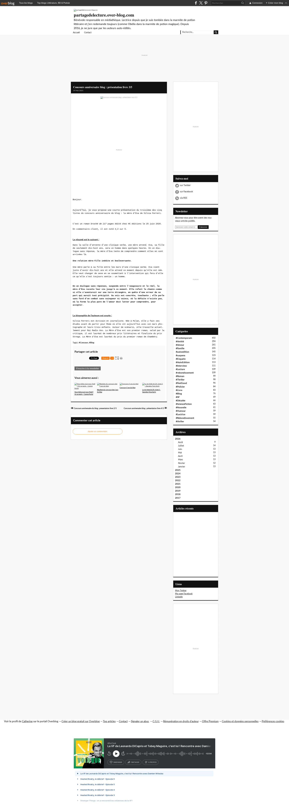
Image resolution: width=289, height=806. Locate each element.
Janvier (181, 467)
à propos (152, 762)
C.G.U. (156, 721)
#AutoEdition (183, 362)
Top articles (109, 721)
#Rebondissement (185, 418)
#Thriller (180, 380)
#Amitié (180, 341)
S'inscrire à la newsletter (87, 368)
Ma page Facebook (184, 594)
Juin (180, 449)
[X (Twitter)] (201, 3)
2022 (177, 480)
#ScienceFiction (184, 404)
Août (180, 442)
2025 (177, 470)
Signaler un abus (140, 721)
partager (135, 762)
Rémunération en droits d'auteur (181, 721)
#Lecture (180, 369)
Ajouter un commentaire (97, 431)
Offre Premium (210, 721)
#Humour (181, 411)
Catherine (27, 721)
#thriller (180, 421)
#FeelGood (181, 383)
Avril (180, 456)
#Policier (180, 387)
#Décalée (180, 401)
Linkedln (179, 597)
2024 (177, 473)
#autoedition (182, 352)
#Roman (180, 376)
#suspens (180, 355)
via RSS (183, 198)
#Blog (91, 343)
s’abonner (117, 762)
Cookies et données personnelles (240, 721)
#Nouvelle (181, 407)
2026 (177, 439)
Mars (180, 459)
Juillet (181, 446)
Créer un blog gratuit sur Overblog (81, 721)
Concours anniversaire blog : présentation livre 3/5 (102, 87)
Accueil (76, 33)
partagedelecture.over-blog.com (104, 14)
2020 (177, 487)
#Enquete (181, 359)
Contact (88, 33)
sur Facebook (186, 192)
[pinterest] (206, 3)
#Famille (180, 348)
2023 (177, 477)
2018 (177, 494)
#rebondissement (185, 373)
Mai (180, 453)
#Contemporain (184, 338)
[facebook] (196, 3)
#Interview (181, 366)
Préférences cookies (273, 721)
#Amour (180, 345)
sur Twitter (185, 185)
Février (181, 463)
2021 (177, 484)
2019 (177, 491)
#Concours (83, 343)
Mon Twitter (180, 591)
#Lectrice (180, 414)
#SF (178, 397)
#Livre (179, 390)
